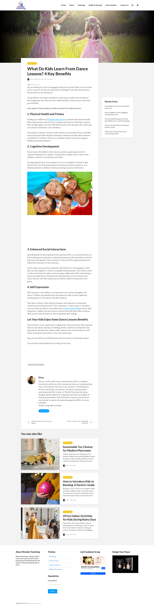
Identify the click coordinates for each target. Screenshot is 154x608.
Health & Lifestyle (95, 5)
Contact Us (124, 5)
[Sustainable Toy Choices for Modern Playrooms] (40, 454)
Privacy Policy (54, 561)
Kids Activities (111, 5)
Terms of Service (54, 565)
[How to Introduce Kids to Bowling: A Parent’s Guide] (40, 489)
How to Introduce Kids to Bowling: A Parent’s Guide (79, 483)
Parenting (81, 5)
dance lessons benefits (35, 365)
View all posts (44, 411)
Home (63, 5)
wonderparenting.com (34, 603)
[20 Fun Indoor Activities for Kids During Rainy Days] (40, 523)
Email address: (52, 581)
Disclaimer (52, 556)
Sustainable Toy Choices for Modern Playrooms (78, 448)
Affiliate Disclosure (55, 569)
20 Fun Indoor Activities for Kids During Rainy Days (79, 517)
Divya (32, 79)
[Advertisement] (59, 232)
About (71, 5)
